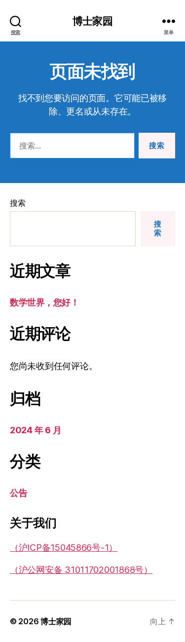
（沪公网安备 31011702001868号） (81, 570)
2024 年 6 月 (35, 430)
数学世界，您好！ (44, 302)
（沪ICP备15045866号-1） (63, 547)
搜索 (17, 203)
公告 (18, 493)
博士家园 (92, 21)
